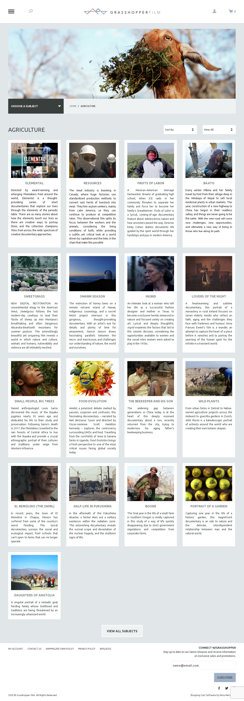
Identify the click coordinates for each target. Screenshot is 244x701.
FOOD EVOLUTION (93, 401)
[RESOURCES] (92, 162)
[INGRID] (150, 275)
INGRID (151, 296)
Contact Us (34, 649)
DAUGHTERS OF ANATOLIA (34, 595)
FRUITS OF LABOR (150, 183)
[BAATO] (208, 162)
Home (73, 106)
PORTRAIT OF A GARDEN (208, 506)
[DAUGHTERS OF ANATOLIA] (34, 574)
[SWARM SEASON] (92, 275)
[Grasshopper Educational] (122, 11)
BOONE (150, 506)
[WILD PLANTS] (208, 380)
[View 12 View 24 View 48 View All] (219, 129)
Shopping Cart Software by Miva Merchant (213, 695)
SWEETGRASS (34, 296)
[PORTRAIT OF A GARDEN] (208, 485)
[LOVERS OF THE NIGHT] (208, 275)
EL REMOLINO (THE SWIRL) (34, 506)
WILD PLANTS (209, 401)
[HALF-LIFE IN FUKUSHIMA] (92, 485)
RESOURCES (93, 183)
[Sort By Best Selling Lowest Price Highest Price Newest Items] (180, 129)
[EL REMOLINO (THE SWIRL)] (34, 485)
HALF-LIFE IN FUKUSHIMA (93, 506)
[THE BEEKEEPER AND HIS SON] (150, 380)
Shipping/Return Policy (60, 649)
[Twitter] (226, 688)
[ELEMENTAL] (34, 162)
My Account (15, 649)
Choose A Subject (24, 106)
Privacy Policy (86, 649)
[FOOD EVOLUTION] (92, 380)
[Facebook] (219, 688)
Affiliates (105, 649)
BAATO (208, 183)
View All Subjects (122, 631)
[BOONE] (150, 485)
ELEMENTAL (34, 183)
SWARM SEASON (92, 296)
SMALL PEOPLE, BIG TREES (34, 401)
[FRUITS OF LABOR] (150, 162)
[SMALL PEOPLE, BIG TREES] (34, 380)
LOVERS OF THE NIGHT (209, 296)
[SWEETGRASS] (34, 275)
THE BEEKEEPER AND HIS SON (150, 401)
